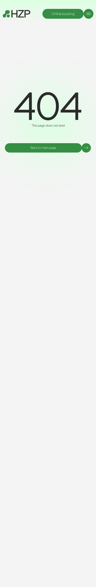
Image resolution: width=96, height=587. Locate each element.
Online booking (63, 13)
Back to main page (43, 148)
